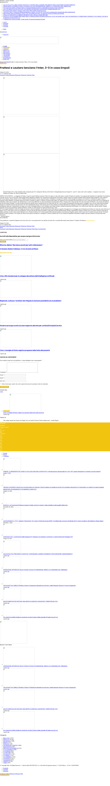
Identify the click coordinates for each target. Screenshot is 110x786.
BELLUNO (6, 52)
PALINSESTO (7, 57)
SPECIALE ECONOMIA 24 (10, 748)
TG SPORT (6, 755)
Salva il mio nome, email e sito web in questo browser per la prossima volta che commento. (25, 384)
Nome (2, 375)
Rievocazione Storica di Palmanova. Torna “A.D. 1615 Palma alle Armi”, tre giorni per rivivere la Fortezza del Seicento (33, 13)
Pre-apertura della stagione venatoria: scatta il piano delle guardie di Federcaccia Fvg (24, 10)
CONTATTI (6, 56)
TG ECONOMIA (7, 749)
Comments (6, 456)
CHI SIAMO (6, 55)
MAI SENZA (6, 53)
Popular (5, 453)
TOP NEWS (6, 47)
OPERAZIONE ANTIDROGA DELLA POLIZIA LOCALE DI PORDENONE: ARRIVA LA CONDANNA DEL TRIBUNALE (37, 6)
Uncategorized (7, 759)
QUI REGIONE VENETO (10, 745)
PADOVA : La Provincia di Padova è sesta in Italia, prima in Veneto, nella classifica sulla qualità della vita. (35, 505)
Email (2, 378)
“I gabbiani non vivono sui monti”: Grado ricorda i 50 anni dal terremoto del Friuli (24, 19)
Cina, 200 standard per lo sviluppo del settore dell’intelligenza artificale (27, 276)
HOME (5, 46)
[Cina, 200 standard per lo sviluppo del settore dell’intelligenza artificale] (15, 272)
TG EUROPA (6, 751)
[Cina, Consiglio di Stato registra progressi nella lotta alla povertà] (15, 347)
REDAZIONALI (7, 746)
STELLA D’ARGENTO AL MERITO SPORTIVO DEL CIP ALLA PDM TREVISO (25, 15)
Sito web (2, 381)
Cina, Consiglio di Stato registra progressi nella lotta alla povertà (25, 350)
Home (1, 62)
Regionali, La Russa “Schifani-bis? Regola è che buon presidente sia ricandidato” (31, 301)
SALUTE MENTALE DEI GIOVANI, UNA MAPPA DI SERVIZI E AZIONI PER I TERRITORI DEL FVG (31, 9)
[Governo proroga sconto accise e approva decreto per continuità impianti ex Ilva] (15, 322)
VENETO (6, 49)
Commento (3, 372)
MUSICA (5, 742)
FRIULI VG (6, 50)
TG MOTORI (6, 752)
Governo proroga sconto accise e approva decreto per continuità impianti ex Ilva (31, 325)
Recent (5, 454)
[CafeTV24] (3, 32)
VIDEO (5, 762)
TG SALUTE (6, 754)
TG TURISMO (7, 757)
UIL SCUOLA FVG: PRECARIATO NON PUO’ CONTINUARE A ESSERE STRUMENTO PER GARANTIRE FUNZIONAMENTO (39, 5)
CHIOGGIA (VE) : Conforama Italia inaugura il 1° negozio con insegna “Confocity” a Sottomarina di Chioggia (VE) (38, 537)
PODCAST (6, 59)
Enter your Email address (6, 239)
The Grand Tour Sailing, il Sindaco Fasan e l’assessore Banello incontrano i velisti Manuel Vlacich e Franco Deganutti (33, 7)
